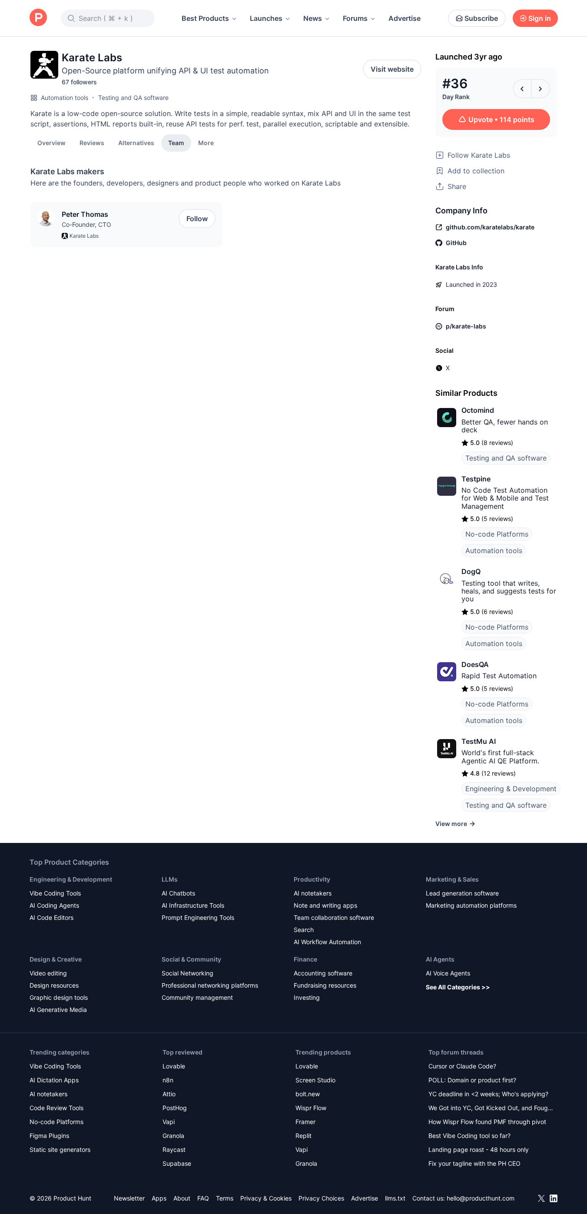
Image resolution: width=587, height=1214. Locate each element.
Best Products (205, 18)
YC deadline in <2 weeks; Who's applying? (488, 1094)
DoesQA (475, 664)
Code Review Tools (56, 1107)
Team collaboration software (334, 917)
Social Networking (187, 973)
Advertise (404, 18)
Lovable (174, 1066)
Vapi (169, 1121)
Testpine (476, 478)
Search (304, 929)
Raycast (174, 1149)
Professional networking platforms (210, 985)
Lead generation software (462, 893)
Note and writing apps (325, 905)
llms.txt (395, 1198)
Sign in (539, 18)
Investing (307, 997)
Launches (266, 18)
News (312, 18)
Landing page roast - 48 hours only (478, 1149)
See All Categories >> (458, 987)
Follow (197, 218)
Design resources (54, 985)
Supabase (177, 1163)
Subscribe (481, 18)
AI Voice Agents (448, 973)
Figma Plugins (49, 1135)
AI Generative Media (58, 1009)
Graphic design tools (59, 997)
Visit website (392, 69)
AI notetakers (313, 893)
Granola (173, 1135)
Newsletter (129, 1198)
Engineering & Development (511, 788)
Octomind (477, 410)
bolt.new (307, 1094)
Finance (305, 959)
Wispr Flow (310, 1107)
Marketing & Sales (452, 879)
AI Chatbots (178, 893)
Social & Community (191, 959)
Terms (224, 1198)
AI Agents (440, 959)
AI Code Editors (51, 917)
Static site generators (60, 1149)
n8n (168, 1080)
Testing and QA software (133, 97)
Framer (305, 1121)
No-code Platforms (496, 534)
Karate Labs (84, 235)
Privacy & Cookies (266, 1198)
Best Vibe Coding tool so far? (469, 1135)
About (181, 1198)
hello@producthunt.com (480, 1198)
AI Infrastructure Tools (193, 905)
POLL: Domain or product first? (472, 1080)
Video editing (48, 973)
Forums (355, 18)
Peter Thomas (85, 214)
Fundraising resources (325, 985)
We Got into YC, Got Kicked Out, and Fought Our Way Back (491, 1108)
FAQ (203, 1198)
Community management (197, 997)
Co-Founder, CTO (86, 224)
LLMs (170, 879)
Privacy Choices (321, 1198)
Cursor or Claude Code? (462, 1066)
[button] (206, 142)
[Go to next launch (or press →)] (540, 88)
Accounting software (323, 973)
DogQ (471, 571)
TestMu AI (478, 741)
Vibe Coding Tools (55, 893)
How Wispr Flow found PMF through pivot (487, 1121)
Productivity (312, 879)
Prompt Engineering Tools (198, 917)
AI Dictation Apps (54, 1080)
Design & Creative (56, 959)
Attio (169, 1094)
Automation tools (64, 97)
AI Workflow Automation (327, 941)
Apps (159, 1198)
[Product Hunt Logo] (38, 18)
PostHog (175, 1107)
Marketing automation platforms (471, 905)
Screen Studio (315, 1080)
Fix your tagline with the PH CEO (474, 1163)
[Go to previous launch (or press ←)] (522, 88)
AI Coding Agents (54, 905)
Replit (303, 1135)
